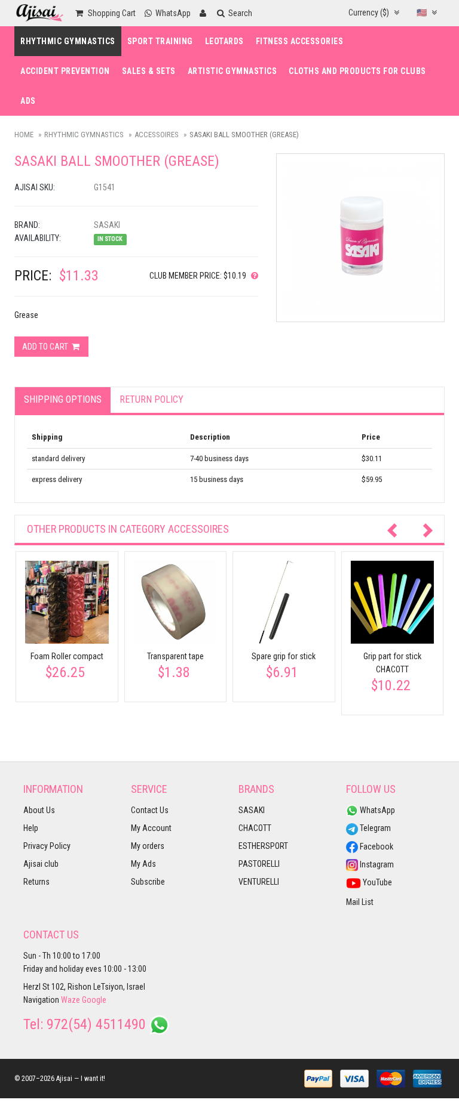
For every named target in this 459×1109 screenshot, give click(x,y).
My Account (151, 828)
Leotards (224, 41)
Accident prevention (65, 71)
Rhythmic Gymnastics (67, 41)
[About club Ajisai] (252, 275)
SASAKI (251, 810)
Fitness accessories (300, 41)
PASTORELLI (259, 864)
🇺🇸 (423, 12)
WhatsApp (376, 810)
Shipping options (63, 399)
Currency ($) (369, 12)
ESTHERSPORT (263, 846)
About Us (39, 810)
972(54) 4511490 (96, 1024)
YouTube (376, 882)
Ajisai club (41, 864)
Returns (36, 881)
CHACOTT (254, 828)
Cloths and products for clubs (357, 71)
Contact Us (150, 810)
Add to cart (46, 346)
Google (94, 1000)
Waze (70, 1000)
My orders (147, 846)
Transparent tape (175, 656)
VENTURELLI (258, 881)
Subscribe (148, 881)
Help (30, 828)
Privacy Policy (47, 846)
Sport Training (160, 41)
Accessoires (156, 134)
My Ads (143, 864)
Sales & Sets (149, 71)
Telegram (374, 828)
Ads (28, 101)
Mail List (360, 902)
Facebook (375, 846)
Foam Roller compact (66, 656)
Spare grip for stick (284, 656)
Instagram (376, 864)
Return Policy (151, 399)
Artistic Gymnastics (232, 71)
